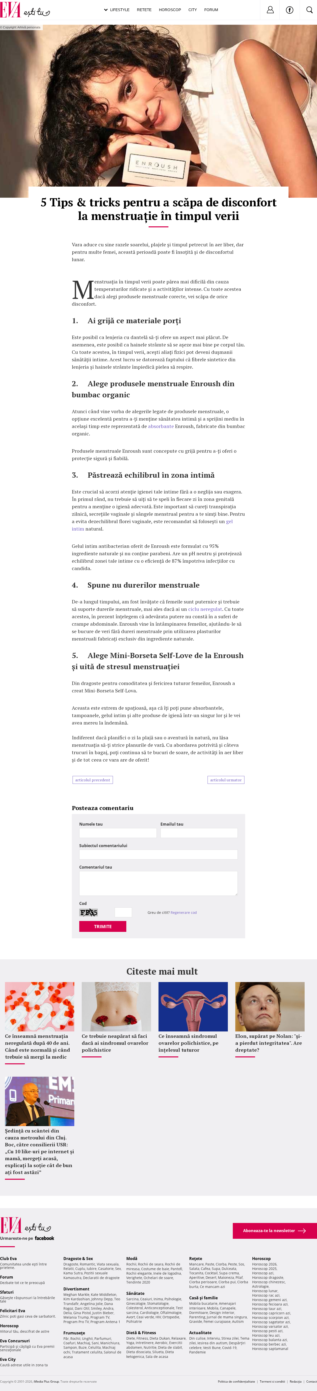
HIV (158, 1317)
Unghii (87, 1338)
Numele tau (91, 824)
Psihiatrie (134, 1321)
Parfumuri (102, 1338)
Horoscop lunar (265, 1290)
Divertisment (76, 1289)
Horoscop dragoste (267, 1277)
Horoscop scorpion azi (270, 1317)
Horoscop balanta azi (269, 1339)
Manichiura (109, 1343)
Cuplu (80, 1268)
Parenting (197, 1317)
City (192, 10)
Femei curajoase (217, 1321)
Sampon (70, 1347)
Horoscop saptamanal (270, 1348)
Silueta (158, 1351)
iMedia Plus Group (46, 1381)
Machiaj (83, 1343)
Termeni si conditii (272, 1381)
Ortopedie (170, 1317)
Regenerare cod (184, 912)
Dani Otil (82, 1308)
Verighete (134, 1277)
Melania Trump (76, 1317)
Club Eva (8, 1258)
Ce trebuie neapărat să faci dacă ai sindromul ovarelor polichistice (115, 1043)
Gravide (195, 1321)
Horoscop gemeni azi (269, 1299)
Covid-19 (229, 1347)
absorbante (161, 426)
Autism (238, 1321)
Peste (232, 1264)
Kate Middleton (103, 1294)
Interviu (213, 1338)
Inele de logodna (167, 1273)
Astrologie (260, 1286)
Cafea (205, 1268)
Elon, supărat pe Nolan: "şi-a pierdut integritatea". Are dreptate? (268, 1043)
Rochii (75, 1338)
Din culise (197, 1338)
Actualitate (200, 1332)
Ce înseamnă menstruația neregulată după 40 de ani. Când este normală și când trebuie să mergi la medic (37, 1046)
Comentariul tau (95, 867)
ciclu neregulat (205, 609)
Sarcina (132, 1299)
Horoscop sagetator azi (271, 1322)
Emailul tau (172, 824)
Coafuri (69, 1343)
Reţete (195, 1258)
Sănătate (135, 1293)
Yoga (130, 1342)
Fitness (142, 1338)
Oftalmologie (171, 1312)
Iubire (92, 1268)
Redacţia (296, 1381)
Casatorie (106, 1268)
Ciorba (221, 1264)
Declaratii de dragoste (101, 1277)
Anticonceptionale (159, 1307)
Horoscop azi (262, 1273)
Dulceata (229, 1268)
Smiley (96, 1308)
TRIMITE (103, 926)
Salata (194, 1268)
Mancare (196, 1264)
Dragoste (70, 1264)
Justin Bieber (103, 1312)
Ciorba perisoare (203, 1282)
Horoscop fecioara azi (270, 1304)
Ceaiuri (146, 1299)
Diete (130, 1338)
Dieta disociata (138, 1351)
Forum (211, 10)
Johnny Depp (102, 1299)
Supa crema (229, 1273)
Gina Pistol (82, 1312)
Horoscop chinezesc (268, 1282)
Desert (211, 1277)
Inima (158, 1299)
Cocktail (211, 1273)
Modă (131, 1258)
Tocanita (196, 1273)
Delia (67, 1312)
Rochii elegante (139, 1273)
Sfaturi (7, 1292)
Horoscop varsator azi (270, 1326)
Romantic (87, 1264)
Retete (144, 10)
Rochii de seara (150, 1264)
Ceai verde (145, 1317)
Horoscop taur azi (266, 1308)
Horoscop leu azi (266, 1335)
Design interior (222, 1312)
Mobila (212, 1308)
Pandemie (197, 1352)
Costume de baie (155, 1268)
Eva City (8, 1359)
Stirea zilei (230, 1338)
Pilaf (239, 1277)
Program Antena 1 (105, 1321)
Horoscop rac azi (266, 1295)
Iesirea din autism (212, 1343)
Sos (241, 1264)
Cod (83, 903)
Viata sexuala (108, 1264)
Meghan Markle (76, 1294)
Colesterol (134, 1307)
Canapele (228, 1308)
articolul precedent (92, 780)
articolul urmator (226, 780)
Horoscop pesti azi (267, 1330)
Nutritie (150, 1347)
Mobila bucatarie (203, 1303)
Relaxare (178, 1338)
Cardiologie (149, 1312)
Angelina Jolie (91, 1303)
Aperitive (196, 1277)
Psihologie (172, 1299)
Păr (66, 1338)
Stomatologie (158, 1303)
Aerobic (161, 1342)
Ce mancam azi (212, 1286)
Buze (83, 1347)
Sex (118, 1268)
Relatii (68, 1268)
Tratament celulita (87, 1352)
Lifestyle (120, 10)
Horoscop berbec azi (269, 1344)
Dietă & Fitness (141, 1332)
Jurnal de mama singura (227, 1317)
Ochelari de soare (158, 1277)
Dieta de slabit (170, 1347)
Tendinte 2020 (138, 1282)
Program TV (99, 1317)
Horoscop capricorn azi (271, 1313)
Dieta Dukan (160, 1338)
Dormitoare (198, 1312)
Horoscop (170, 10)
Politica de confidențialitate (236, 1381)
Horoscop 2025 (264, 1268)
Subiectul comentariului (103, 845)
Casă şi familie (203, 1298)
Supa (216, 1268)
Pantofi (176, 1268)
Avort (130, 1317)
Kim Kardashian (76, 1299)
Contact (311, 1381)
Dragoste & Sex (78, 1258)
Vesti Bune (212, 1347)
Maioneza (226, 1277)
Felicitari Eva (12, 1310)
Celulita (94, 1347)
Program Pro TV (76, 1321)
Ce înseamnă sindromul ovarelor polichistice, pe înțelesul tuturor (188, 1043)
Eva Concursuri (15, 1341)
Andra (108, 1308)
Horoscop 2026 (264, 1264)
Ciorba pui (227, 1282)
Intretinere (145, 1342)
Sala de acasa (157, 1356)
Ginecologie (136, 1303)
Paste (209, 1264)
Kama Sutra (73, 1273)
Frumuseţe (74, 1333)
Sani (95, 1343)
